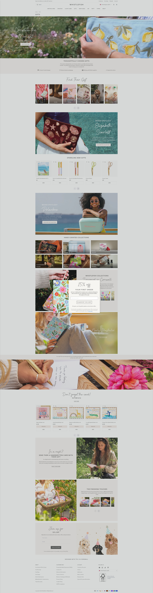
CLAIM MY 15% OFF (84, 302)
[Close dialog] (55, 282)
